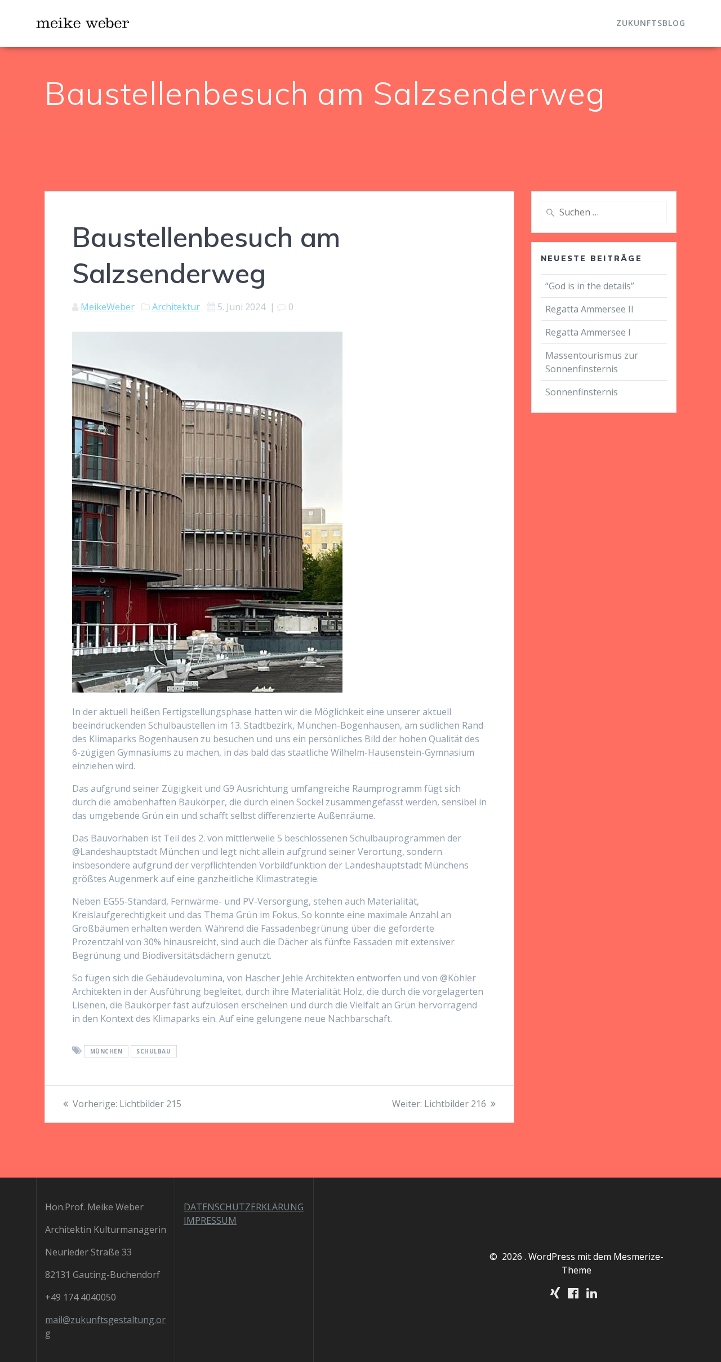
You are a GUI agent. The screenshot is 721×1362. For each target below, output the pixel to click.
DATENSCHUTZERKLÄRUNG (244, 1207)
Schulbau (153, 1051)
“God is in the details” (591, 286)
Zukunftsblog (651, 22)
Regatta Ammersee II (589, 309)
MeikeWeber (108, 307)
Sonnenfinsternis (581, 392)
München (106, 1051)
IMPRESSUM (210, 1220)
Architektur (176, 307)
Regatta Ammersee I (588, 332)
